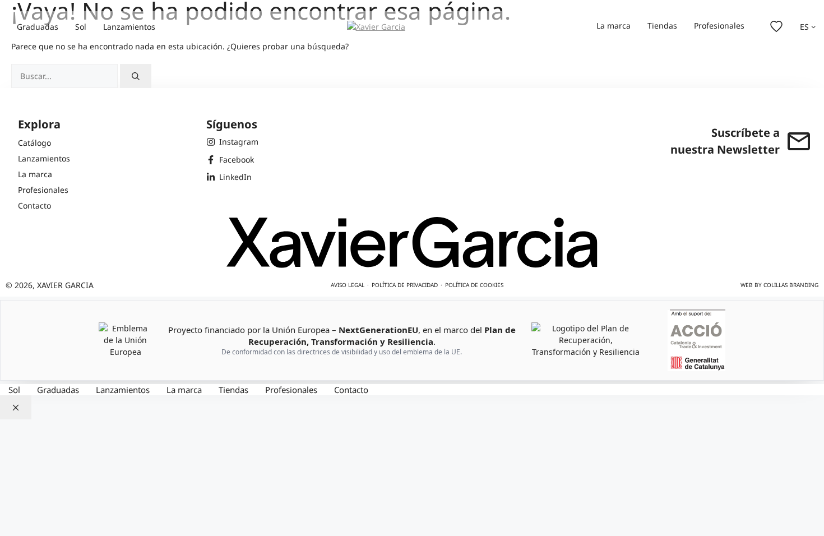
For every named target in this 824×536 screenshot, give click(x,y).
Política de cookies (474, 285)
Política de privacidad (405, 285)
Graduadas (37, 26)
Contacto (351, 389)
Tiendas (662, 25)
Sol (80, 26)
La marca (613, 25)
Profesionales (719, 25)
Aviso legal (347, 285)
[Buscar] (135, 76)
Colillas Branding (790, 285)
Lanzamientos (129, 26)
